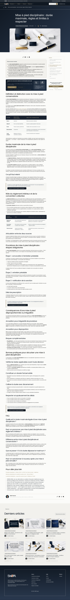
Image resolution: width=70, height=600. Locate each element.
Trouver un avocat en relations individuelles (16, 410)
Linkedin (60, 576)
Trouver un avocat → (11, 87)
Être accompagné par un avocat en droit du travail (17, 305)
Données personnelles (49, 581)
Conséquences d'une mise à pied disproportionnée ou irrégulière (55, 71)
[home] (6, 4)
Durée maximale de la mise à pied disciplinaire (55, 63)
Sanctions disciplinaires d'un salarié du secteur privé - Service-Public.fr (19, 474)
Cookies (47, 578)
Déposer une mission (35, 585)
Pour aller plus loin (53, 78)
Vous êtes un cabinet (35, 578)
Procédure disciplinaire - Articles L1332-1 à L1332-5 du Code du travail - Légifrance (22, 472)
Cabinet (19, 3)
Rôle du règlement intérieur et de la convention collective (55, 66)
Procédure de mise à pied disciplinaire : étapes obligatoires (56, 68)
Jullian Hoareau (13, 495)
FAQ (50, 76)
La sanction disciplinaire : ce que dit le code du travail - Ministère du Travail (20, 476)
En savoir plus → (21, 87)
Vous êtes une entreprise (36, 576)
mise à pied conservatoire (22, 108)
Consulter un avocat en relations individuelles (16, 188)
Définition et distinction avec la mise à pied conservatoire (56, 60)
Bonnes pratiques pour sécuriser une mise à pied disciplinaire (56, 74)
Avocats (24, 3)
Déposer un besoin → (56, 86)
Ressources (33, 581)
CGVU (47, 576)
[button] (12, 4)
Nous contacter (34, 583)
